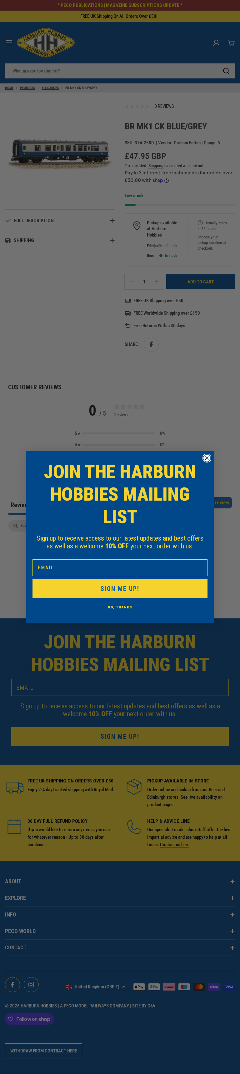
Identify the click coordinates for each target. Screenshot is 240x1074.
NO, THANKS (120, 607)
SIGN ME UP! (120, 588)
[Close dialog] (207, 458)
